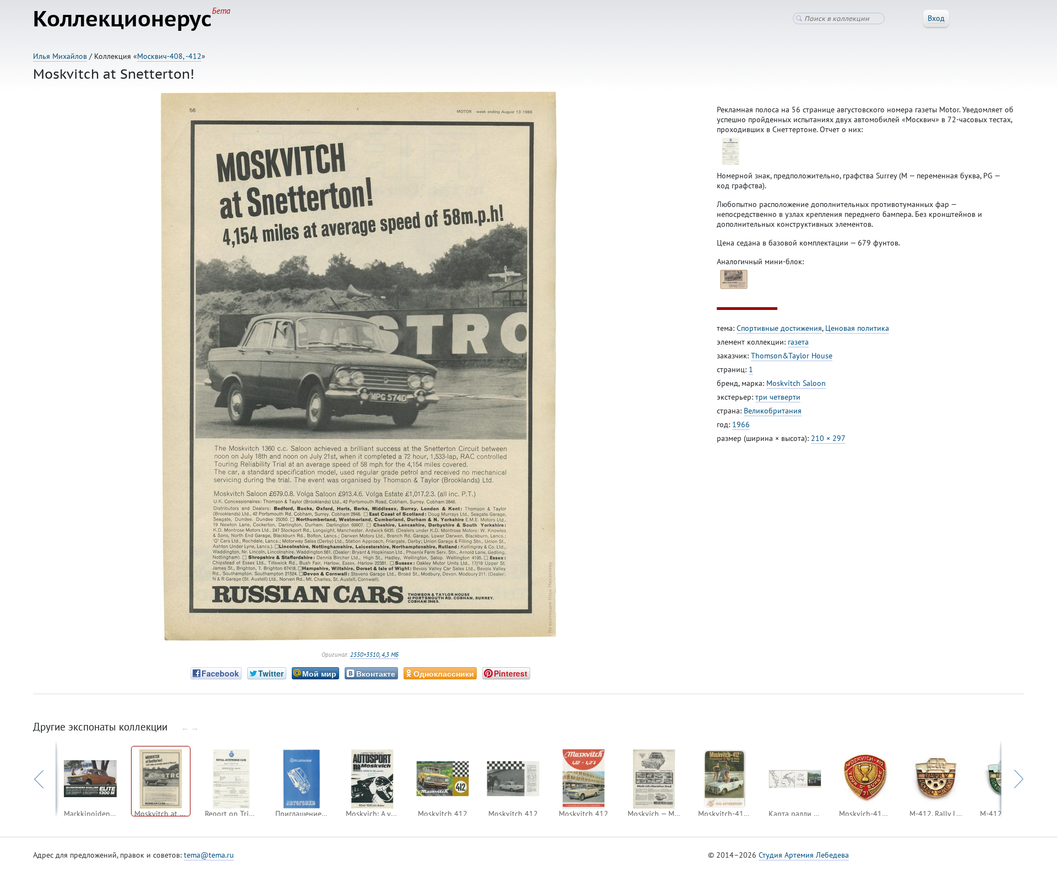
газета (798, 342)
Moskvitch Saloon (796, 383)
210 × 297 (828, 438)
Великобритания (773, 411)
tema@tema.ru (209, 855)
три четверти (777, 397)
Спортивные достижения (779, 328)
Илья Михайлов (60, 56)
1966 (741, 424)
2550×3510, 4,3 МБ (374, 654)
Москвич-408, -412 (169, 56)
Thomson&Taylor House (791, 356)
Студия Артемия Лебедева (804, 855)
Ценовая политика (857, 328)
